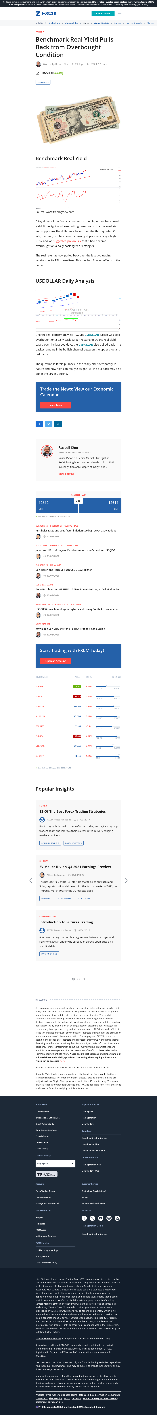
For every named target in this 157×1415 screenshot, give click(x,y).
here (62, 1060)
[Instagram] (109, 1218)
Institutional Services (46, 1236)
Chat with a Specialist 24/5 (94, 1191)
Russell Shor (62, 63)
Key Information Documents (105, 1394)
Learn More (55, 405)
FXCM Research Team (59, 819)
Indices (117, 23)
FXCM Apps (41, 1229)
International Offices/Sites (48, 1117)
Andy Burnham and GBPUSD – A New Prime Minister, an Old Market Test (78, 589)
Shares (150, 23)
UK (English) (42, 1163)
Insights (39, 23)
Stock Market (64, 898)
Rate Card (83, 1394)
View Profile (67, 473)
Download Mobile (90, 1144)
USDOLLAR (47, 73)
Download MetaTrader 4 (93, 1150)
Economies (56, 526)
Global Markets (101, 23)
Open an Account (55, 661)
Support (85, 1197)
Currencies (43, 82)
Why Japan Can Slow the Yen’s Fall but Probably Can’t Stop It (70, 628)
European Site (55, 1401)
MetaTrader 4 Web (90, 1170)
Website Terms (43, 1394)
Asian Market (43, 604)
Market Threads (134, 23)
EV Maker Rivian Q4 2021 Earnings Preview (75, 866)
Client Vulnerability (45, 1123)
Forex (86, 23)
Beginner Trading (50, 843)
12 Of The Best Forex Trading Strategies (72, 811)
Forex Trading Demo (45, 1191)
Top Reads (40, 1223)
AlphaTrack (54, 23)
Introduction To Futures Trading (66, 922)
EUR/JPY (39, 736)
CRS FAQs (76, 1398)
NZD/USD (40, 746)
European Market (45, 585)
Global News (71, 526)
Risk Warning (56, 1398)
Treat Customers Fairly (46, 1262)
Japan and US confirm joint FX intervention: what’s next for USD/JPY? (75, 550)
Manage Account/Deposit (47, 1203)
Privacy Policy (42, 1256)
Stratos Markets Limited (48, 1303)
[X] (92, 1218)
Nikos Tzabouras (56, 874)
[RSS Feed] (117, 1218)
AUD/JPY (40, 756)
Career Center (42, 1142)
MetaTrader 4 (88, 1123)
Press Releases (42, 1136)
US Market (55, 565)
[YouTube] (100, 1218)
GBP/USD (40, 726)
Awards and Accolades (46, 1130)
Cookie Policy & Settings (47, 1250)
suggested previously (67, 241)
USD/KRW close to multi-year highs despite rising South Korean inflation (77, 609)
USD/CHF (40, 706)
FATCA (67, 1398)
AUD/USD (40, 716)
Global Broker (42, 1111)
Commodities (71, 23)
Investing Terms (49, 954)
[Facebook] (84, 1218)
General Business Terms (64, 1394)
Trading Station (89, 1117)
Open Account (103, 13)
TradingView (87, 1111)
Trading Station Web (91, 1164)
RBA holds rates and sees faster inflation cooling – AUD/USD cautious (76, 530)
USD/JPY (40, 696)
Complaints (42, 1398)
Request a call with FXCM (93, 1203)
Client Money (42, 1148)
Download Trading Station (94, 1138)
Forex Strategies (73, 843)
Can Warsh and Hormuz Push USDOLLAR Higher (64, 570)
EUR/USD (40, 686)
